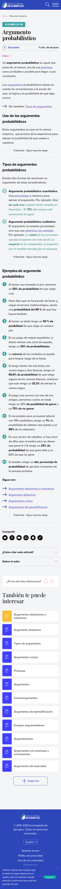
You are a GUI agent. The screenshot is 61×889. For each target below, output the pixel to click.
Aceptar (50, 877)
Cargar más (33, 780)
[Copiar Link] (40, 537)
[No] (58, 868)
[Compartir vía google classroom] (26, 537)
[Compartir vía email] (19, 537)
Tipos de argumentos (38, 106)
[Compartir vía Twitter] (5, 537)
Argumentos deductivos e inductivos (31, 488)
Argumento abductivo (22, 495)
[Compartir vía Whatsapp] (33, 537)
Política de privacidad (30, 855)
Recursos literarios (18, 16)
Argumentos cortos (21, 501)
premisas (47, 67)
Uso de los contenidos (30, 860)
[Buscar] (47, 5)
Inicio (4, 16)
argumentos (15, 85)
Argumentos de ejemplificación (28, 507)
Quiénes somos (30, 850)
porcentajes (21, 196)
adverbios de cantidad (39, 230)
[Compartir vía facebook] (12, 537)
